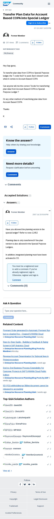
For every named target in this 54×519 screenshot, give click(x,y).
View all (6, 471)
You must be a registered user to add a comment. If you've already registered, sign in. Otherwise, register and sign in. (25, 270)
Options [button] (49, 23)
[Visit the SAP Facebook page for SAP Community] (20, 484)
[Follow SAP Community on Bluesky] (25, 484)
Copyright (13, 499)
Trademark (13, 506)
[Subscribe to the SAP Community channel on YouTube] (29, 484)
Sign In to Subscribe (37, 23)
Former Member (18, 36)
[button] (33, 42)
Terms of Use (40, 492)
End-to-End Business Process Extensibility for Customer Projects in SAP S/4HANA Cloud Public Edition (24, 371)
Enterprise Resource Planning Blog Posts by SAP (26, 378)
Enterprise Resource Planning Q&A (20, 337)
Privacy (13, 492)
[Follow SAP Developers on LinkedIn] (34, 484)
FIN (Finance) (8, 53)
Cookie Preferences (13, 513)
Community (18, 4)
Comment (45, 127)
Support (40, 506)
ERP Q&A (8, 10)
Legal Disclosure (40, 499)
